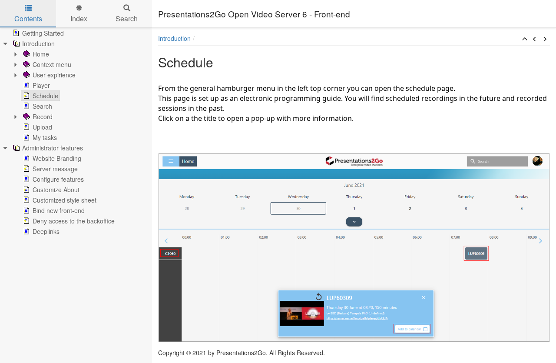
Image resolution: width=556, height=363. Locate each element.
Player (41, 85)
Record (43, 116)
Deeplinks (46, 231)
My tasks (45, 137)
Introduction (38, 43)
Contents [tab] (28, 18)
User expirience (54, 74)
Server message (55, 168)
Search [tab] (127, 18)
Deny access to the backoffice (74, 220)
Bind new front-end (59, 210)
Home (41, 54)
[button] (525, 39)
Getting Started (43, 33)
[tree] (76, 132)
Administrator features (52, 147)
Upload (42, 127)
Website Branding (57, 158)
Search (42, 106)
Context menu (52, 64)
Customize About (56, 189)
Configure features (58, 179)
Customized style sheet (64, 200)
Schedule (45, 95)
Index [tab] (78, 18)
